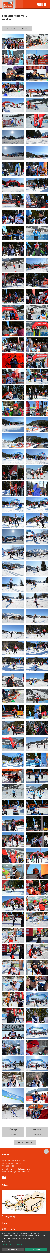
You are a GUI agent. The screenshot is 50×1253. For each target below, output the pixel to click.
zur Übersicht (26, 1142)
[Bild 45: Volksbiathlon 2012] (13, 392)
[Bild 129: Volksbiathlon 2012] (13, 1063)
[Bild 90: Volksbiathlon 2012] (37, 743)
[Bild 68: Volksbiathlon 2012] (37, 568)
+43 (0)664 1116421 (19, 1171)
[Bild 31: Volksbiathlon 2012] (13, 280)
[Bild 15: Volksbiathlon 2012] (13, 152)
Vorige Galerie (13, 1132)
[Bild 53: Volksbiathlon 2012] (13, 456)
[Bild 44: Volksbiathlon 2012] (37, 376)
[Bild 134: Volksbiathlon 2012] (37, 1095)
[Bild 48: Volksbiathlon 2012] (37, 408)
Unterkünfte (9, 1229)
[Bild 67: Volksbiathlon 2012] (13, 568)
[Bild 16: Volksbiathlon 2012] (37, 152)
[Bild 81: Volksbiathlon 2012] (13, 679)
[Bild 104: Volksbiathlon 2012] (37, 855)
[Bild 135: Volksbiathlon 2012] (13, 1111)
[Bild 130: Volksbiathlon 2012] (37, 1063)
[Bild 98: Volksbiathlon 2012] (37, 807)
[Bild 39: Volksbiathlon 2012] (13, 344)
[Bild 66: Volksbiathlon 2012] (37, 552)
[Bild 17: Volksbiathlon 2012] (13, 168)
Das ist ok (36, 1249)
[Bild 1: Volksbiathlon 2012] (13, 41)
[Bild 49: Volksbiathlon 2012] (13, 424)
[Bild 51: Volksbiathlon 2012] (13, 440)
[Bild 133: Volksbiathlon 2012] (13, 1095)
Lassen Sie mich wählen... (13, 1244)
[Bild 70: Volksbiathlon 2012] (37, 584)
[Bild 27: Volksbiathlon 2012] (13, 248)
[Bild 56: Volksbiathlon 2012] (37, 472)
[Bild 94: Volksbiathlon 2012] (37, 775)
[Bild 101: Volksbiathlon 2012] (13, 839)
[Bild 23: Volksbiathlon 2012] (13, 216)
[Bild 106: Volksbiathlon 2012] (37, 871)
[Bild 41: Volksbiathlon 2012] (13, 360)
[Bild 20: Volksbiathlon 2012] (37, 184)
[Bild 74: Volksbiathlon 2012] (37, 616)
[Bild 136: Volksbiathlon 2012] (37, 1111)
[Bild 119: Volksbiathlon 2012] (13, 983)
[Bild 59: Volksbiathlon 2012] (13, 504)
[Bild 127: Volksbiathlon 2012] (13, 1047)
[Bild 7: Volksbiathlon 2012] (13, 89)
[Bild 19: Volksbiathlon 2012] (13, 184)
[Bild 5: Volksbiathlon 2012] (13, 73)
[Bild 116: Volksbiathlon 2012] (37, 951)
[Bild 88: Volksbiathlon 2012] (37, 727)
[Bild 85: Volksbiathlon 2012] (13, 711)
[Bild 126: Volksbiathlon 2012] (37, 1031)
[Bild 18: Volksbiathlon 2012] (37, 168)
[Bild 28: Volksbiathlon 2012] (37, 248)
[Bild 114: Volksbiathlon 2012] (37, 935)
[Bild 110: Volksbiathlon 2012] (37, 903)
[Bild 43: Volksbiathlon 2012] (13, 376)
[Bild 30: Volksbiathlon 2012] (37, 264)
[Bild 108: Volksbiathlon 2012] (37, 887)
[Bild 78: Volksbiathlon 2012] (37, 648)
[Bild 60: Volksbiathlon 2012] (37, 504)
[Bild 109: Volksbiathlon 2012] (13, 903)
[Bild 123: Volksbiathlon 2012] (13, 1015)
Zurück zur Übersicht (18, 28)
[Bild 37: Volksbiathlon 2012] (13, 328)
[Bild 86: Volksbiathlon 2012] (37, 711)
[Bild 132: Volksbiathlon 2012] (37, 1079)
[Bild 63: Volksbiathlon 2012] (13, 536)
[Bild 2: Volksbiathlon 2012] (37, 41)
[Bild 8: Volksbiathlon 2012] (37, 89)
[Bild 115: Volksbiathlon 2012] (13, 951)
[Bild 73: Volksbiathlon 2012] (13, 616)
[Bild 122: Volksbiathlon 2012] (37, 999)
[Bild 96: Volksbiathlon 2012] (37, 791)
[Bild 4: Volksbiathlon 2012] (37, 57)
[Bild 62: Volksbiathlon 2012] (37, 520)
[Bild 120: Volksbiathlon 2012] (37, 983)
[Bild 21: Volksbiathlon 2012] (13, 200)
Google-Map (9, 1216)
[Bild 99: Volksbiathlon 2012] (13, 823)
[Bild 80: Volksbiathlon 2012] (37, 663)
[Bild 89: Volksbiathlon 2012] (13, 743)
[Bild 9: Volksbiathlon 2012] (13, 105)
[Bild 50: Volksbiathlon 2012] (37, 424)
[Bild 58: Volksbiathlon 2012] (37, 488)
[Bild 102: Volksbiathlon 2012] (37, 839)
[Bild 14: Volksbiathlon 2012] (37, 137)
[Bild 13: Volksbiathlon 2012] (13, 137)
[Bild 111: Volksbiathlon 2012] (13, 919)
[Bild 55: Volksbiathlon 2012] (13, 472)
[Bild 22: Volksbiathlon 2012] (37, 200)
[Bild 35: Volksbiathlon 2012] (13, 312)
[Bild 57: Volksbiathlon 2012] (13, 488)
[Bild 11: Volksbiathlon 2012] (13, 121)
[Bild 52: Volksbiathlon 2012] (37, 440)
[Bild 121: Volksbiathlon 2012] (13, 999)
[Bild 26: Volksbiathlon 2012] (37, 232)
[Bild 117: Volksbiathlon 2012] (13, 967)
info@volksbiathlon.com (21, 1168)
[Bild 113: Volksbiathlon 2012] (13, 935)
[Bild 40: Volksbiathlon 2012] (37, 344)
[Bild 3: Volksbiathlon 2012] (13, 57)
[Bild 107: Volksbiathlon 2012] (13, 887)
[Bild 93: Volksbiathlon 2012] (13, 775)
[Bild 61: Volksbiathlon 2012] (13, 520)
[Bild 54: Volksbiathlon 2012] (37, 456)
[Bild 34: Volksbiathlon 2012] (37, 296)
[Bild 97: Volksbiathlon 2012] (13, 807)
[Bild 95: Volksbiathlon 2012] (13, 791)
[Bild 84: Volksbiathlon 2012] (37, 695)
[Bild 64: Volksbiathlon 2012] (37, 536)
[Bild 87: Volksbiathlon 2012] (13, 727)
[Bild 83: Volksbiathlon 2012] (13, 695)
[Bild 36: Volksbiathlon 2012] (37, 312)
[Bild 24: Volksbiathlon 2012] (37, 216)
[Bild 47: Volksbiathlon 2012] (13, 408)
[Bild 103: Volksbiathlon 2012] (13, 855)
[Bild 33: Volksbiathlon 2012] (13, 296)
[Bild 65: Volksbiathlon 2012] (13, 552)
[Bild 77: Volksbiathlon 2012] (13, 648)
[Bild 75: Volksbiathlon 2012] (13, 632)
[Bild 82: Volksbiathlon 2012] (37, 679)
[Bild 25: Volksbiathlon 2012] (13, 232)
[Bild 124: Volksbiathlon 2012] (37, 1015)
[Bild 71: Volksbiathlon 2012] (13, 600)
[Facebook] (4, 1178)
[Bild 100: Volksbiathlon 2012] (37, 823)
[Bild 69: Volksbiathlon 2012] (13, 584)
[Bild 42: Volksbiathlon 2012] (37, 360)
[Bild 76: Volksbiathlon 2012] (37, 632)
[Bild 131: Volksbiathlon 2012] (13, 1079)
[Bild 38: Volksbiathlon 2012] (37, 328)
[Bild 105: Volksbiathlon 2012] (13, 871)
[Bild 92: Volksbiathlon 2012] (37, 759)
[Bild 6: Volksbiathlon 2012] (37, 73)
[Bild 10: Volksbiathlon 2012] (37, 105)
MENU (40, 4)
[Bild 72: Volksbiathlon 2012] (37, 600)
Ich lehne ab (13, 1249)
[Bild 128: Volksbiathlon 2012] (37, 1047)
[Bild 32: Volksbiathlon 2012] (37, 280)
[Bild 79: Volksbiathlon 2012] (13, 663)
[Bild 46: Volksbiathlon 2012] (37, 392)
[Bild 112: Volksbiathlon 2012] (37, 919)
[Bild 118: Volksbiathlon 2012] (37, 967)
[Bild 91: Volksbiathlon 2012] (13, 759)
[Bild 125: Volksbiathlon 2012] (13, 1031)
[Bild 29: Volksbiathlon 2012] (13, 264)
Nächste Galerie (37, 1132)
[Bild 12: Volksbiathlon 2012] (37, 121)
